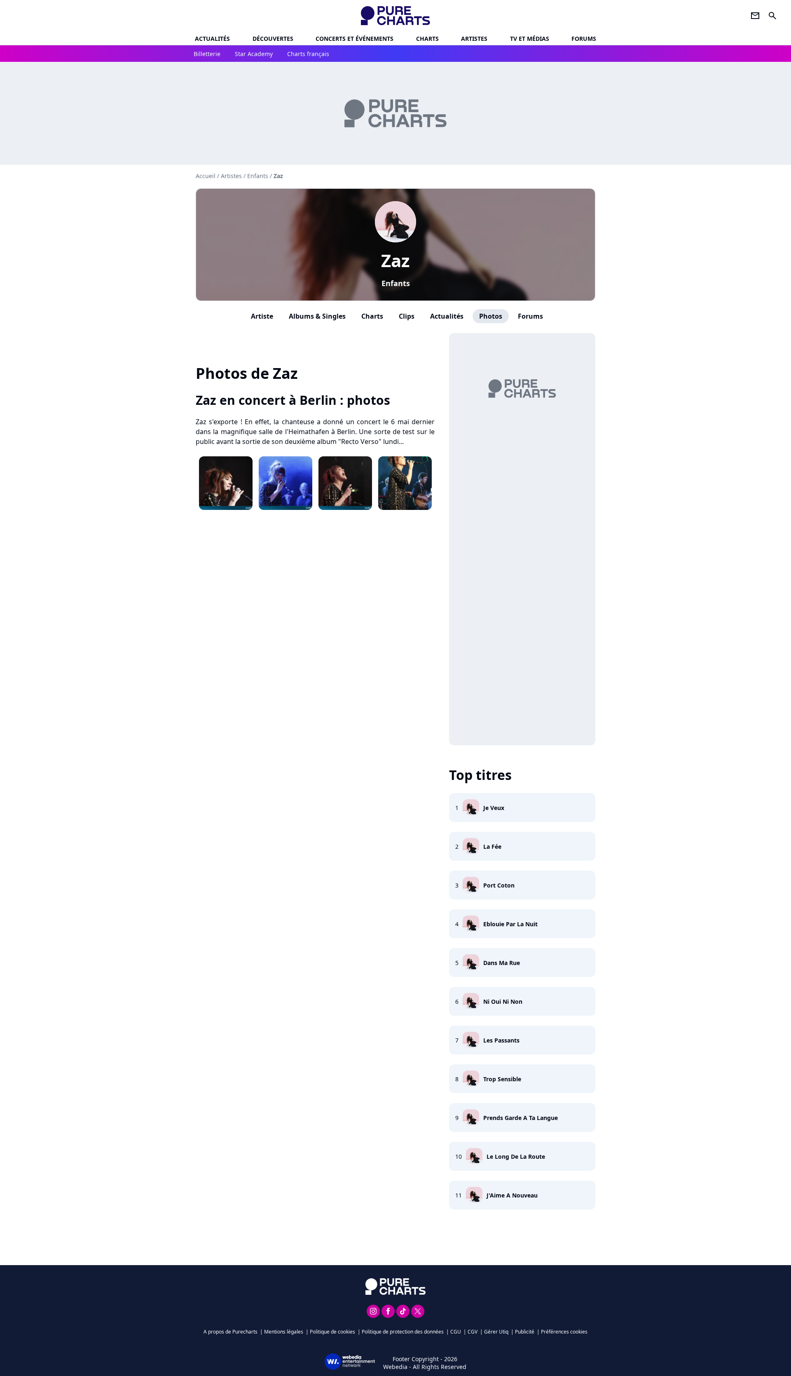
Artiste (262, 316)
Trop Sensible (502, 1079)
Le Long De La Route (516, 1156)
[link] (315, 400)
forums (583, 38)
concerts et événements (354, 38)
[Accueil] (396, 15)
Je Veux (493, 808)
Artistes (231, 176)
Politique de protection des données (403, 1331)
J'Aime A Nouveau (512, 1195)
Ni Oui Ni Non (502, 1001)
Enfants (395, 283)
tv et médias (529, 38)
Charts (427, 38)
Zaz (395, 260)
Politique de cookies (332, 1331)
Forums (530, 316)
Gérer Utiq (496, 1331)
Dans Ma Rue (501, 963)
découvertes (273, 38)
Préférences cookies (564, 1331)
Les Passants (501, 1040)
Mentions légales (283, 1331)
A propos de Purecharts (230, 1331)
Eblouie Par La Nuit (510, 924)
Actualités (212, 38)
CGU (455, 1331)
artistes (474, 38)
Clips (406, 316)
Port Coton (499, 885)
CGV (472, 1331)
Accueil (205, 176)
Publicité (524, 1331)
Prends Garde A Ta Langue (520, 1118)
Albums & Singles (317, 316)
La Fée (492, 846)
